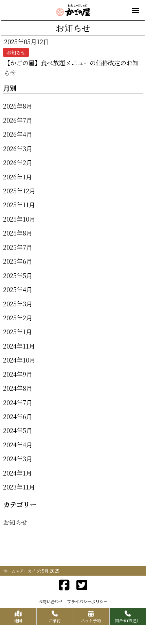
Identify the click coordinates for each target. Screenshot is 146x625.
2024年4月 (17, 444)
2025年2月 (17, 317)
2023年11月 (19, 486)
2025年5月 (17, 275)
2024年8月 (17, 388)
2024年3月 (17, 458)
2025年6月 (17, 261)
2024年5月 (17, 430)
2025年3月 (17, 303)
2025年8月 (17, 232)
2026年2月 (17, 162)
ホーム (9, 571)
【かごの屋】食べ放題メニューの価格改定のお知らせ (71, 67)
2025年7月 (17, 247)
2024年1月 (17, 472)
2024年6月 (17, 416)
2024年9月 (17, 374)
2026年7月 (17, 120)
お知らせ (15, 522)
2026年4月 (17, 134)
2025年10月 (19, 218)
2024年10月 (19, 359)
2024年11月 (19, 345)
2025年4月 (17, 289)
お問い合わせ (50, 601)
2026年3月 (17, 148)
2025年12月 (19, 190)
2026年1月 (17, 176)
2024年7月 (17, 402)
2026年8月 (17, 105)
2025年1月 (17, 331)
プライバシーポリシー (87, 601)
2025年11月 (19, 204)
